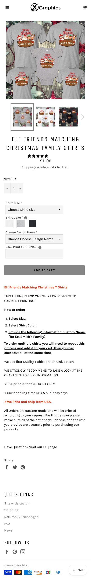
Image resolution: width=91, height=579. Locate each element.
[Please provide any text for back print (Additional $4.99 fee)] (39, 247)
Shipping (28, 167)
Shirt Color (29, 217)
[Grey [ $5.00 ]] (22, 223)
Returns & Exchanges (21, 517)
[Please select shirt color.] (25, 217)
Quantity (10, 178)
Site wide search (17, 503)
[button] (38, 156)
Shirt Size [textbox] (14, 203)
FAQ (46, 447)
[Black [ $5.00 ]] (33, 223)
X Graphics (21, 565)
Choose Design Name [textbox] (21, 232)
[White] (10, 223)
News (8, 530)
